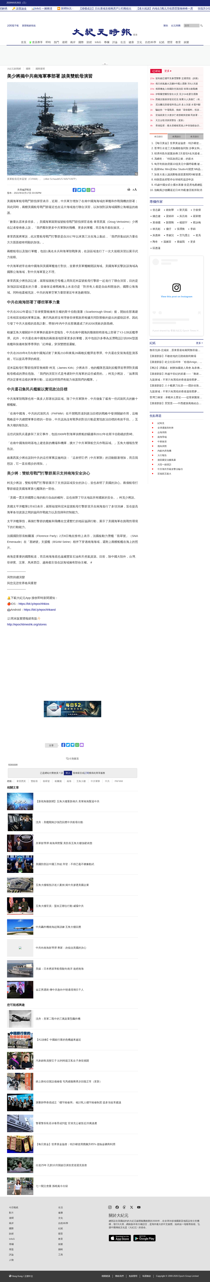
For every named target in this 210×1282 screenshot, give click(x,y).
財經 (89, 42)
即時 (48, 42)
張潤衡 (181, 228)
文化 (139, 42)
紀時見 (161, 423)
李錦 (193, 228)
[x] (131, 1207)
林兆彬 (156, 228)
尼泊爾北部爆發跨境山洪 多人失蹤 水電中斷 (178, 104)
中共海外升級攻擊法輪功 (170, 469)
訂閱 (86, 773)
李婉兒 (170, 235)
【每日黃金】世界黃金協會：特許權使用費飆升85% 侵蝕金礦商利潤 (177, 143)
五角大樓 (81, 781)
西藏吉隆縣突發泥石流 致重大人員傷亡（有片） (178, 99)
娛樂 (186, 42)
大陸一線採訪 (164, 464)
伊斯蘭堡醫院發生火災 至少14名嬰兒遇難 (177, 94)
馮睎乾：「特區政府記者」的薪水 (174, 158)
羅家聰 (197, 216)
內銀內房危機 (164, 450)
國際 (81, 42)
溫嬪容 (167, 241)
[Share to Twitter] (79, 190)
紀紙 (161, 42)
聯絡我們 (119, 1276)
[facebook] (117, 1207)
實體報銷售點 (29, 25)
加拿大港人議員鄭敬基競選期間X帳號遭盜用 (178, 175)
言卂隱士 (184, 235)
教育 (178, 42)
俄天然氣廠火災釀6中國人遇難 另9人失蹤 (177, 83)
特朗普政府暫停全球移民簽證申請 (174, 179)
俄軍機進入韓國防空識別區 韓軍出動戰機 (177, 89)
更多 (193, 241)
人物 (11, 1260)
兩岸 (72, 42)
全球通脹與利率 (166, 427)
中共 (107, 781)
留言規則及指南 (13, 764)
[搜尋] (201, 25)
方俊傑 (197, 209)
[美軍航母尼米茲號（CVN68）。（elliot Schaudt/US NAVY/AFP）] (72, 129)
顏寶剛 (170, 222)
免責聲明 (133, 1276)
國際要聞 (40, 68)
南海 (69, 781)
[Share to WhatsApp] (88, 190)
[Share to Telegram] (84, 190)
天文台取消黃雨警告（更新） (170, 120)
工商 (60, 1254)
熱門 (56, 42)
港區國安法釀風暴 (167, 460)
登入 (68, 773)
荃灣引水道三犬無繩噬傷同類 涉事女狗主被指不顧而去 (178, 148)
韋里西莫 (21, 781)
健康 (131, 42)
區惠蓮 (156, 248)
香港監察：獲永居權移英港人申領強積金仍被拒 (178, 125)
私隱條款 (146, 1276)
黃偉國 (156, 222)
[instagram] (109, 1207)
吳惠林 (156, 235)
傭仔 (168, 228)
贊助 (165, 25)
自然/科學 (150, 42)
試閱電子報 (13, 25)
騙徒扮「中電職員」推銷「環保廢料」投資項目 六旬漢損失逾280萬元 (178, 109)
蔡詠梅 (197, 222)
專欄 (106, 42)
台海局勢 (162, 432)
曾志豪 (156, 209)
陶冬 (155, 241)
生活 (123, 42)
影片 (11, 1212)
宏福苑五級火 (164, 473)
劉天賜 (183, 209)
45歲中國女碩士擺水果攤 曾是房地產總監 (178, 184)
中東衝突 (162, 441)
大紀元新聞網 (14, 68)
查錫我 (181, 241)
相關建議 (106, 1276)
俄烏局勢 (162, 446)
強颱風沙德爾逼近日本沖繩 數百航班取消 (178, 190)
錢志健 (156, 216)
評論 (114, 42)
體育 (170, 42)
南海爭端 (162, 437)
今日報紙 (13, 1207)
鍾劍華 (170, 209)
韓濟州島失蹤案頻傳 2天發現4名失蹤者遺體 (178, 154)
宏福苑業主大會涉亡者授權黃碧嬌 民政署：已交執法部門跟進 (179, 115)
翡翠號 (46, 781)
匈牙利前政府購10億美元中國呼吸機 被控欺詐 (178, 164)
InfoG (98, 42)
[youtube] (138, 1207)
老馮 (198, 235)
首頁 (23, 42)
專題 (11, 1249)
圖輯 (60, 1249)
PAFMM (119, 781)
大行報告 (162, 455)
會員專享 (37, 42)
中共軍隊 (95, 781)
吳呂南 (183, 216)
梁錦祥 (170, 216)
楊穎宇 (183, 222)
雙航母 (34, 781)
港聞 (64, 42)
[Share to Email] (93, 190)
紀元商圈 (175, 25)
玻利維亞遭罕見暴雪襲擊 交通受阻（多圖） (178, 78)
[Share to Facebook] (75, 190)
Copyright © (162, 1276)
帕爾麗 (58, 781)
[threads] (124, 1207)
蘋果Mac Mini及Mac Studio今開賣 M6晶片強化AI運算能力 (178, 169)
